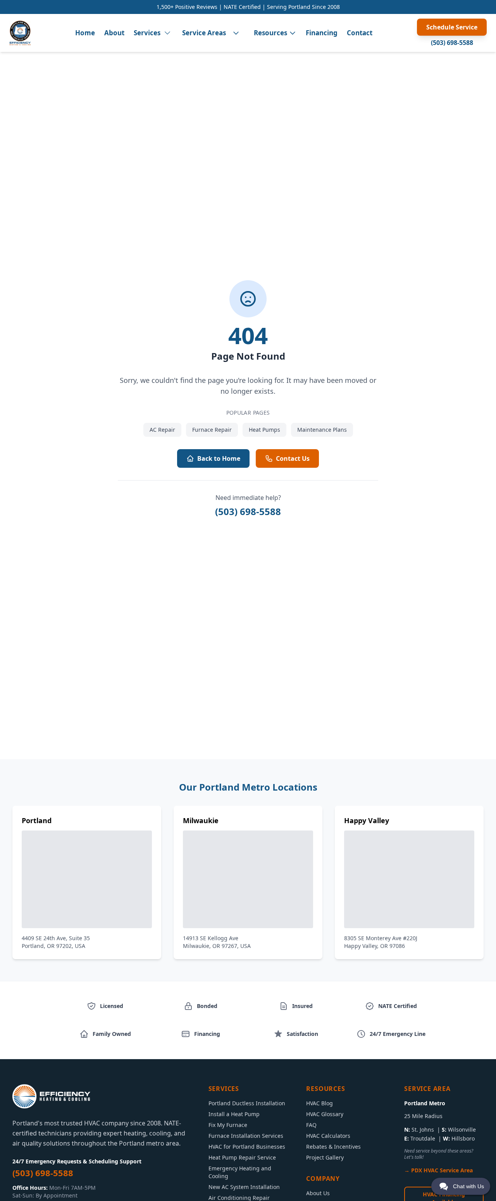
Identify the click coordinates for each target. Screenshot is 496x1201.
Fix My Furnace (227, 1125)
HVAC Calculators (328, 1135)
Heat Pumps (264, 429)
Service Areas (204, 32)
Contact (359, 32)
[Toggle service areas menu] (236, 32)
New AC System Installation (244, 1187)
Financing (322, 32)
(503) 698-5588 (452, 42)
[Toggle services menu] (167, 33)
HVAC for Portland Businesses (246, 1146)
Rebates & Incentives (333, 1146)
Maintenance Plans (322, 429)
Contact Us (293, 458)
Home (85, 32)
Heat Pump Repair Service (242, 1157)
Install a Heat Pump (234, 1114)
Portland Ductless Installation (246, 1103)
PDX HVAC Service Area (442, 1170)
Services (147, 32)
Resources (270, 32)
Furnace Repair (212, 429)
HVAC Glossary (324, 1114)
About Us (318, 1193)
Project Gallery (325, 1157)
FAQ (311, 1125)
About (114, 32)
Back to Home (218, 458)
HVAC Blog (319, 1103)
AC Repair (162, 429)
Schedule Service (451, 27)
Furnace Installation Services (245, 1135)
